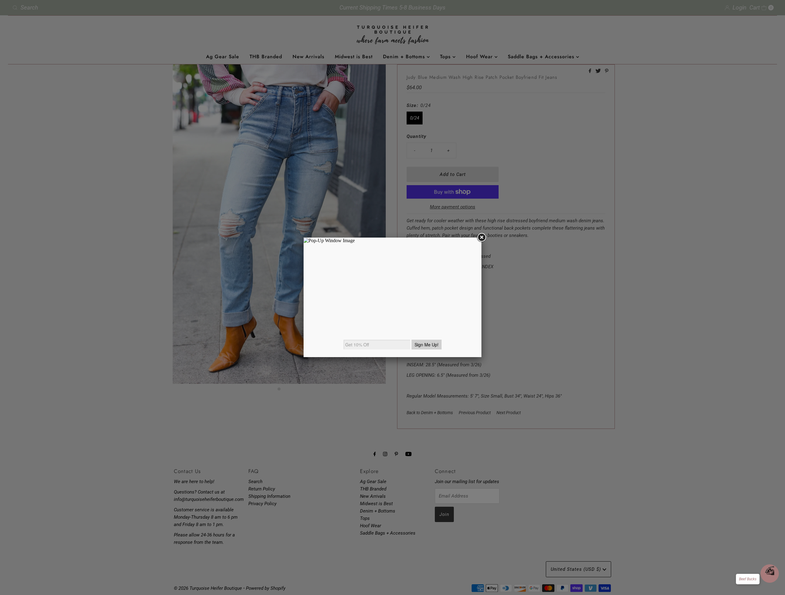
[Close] (481, 237)
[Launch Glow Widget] (769, 573)
